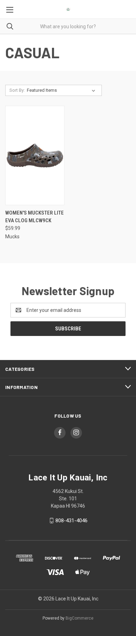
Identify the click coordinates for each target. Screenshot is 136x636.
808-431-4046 (71, 520)
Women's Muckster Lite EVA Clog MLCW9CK (34, 217)
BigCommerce (79, 618)
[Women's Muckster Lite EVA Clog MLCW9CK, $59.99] (35, 155)
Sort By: (17, 90)
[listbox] (62, 90)
